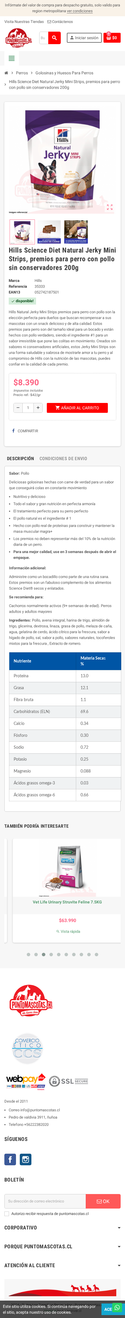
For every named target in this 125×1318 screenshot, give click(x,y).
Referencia (18, 286)
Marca (14, 280)
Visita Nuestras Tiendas (24, 21)
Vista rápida (63, 931)
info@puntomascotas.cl (40, 1110)
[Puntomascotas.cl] (18, 37)
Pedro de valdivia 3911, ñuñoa (33, 1117)
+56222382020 (36, 1124)
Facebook (10, 1159)
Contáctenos (62, 21)
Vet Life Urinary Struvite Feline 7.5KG (62, 902)
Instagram (25, 1159)
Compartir (27, 431)
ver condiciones (80, 11)
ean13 (14, 292)
